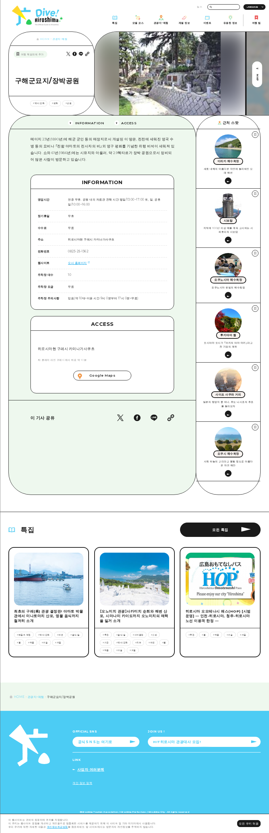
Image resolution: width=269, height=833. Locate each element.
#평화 (55, 103)
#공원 (68, 103)
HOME (45, 39)
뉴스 (199, 6)
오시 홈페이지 (77, 263)
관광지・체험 (60, 39)
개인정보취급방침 (57, 826)
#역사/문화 (38, 103)
